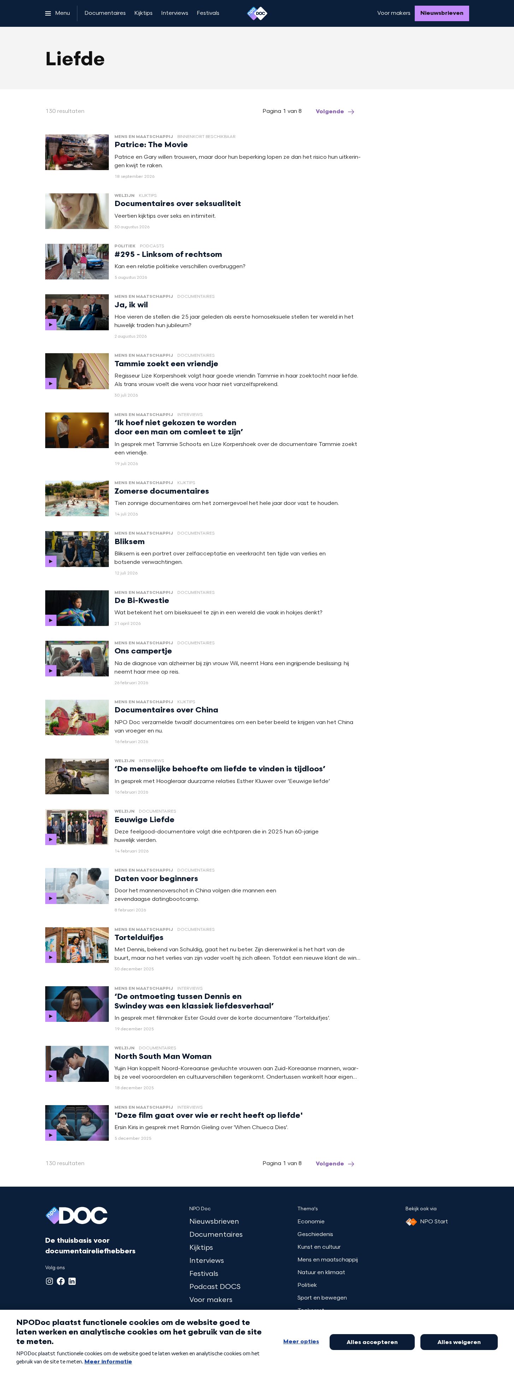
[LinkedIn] (72, 1281)
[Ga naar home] (257, 13)
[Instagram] (49, 1281)
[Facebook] (61, 1281)
